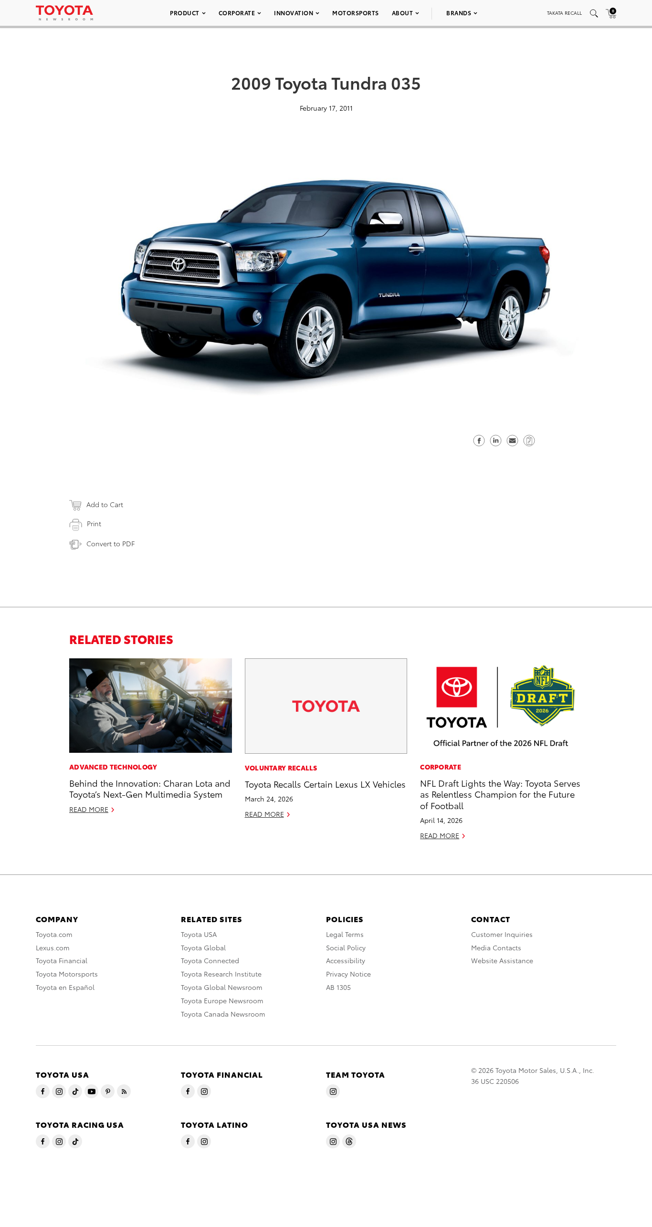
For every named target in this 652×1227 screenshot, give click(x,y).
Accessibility (345, 960)
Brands (458, 13)
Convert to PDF (110, 543)
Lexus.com (53, 947)
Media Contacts (496, 947)
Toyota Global (203, 947)
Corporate (237, 13)
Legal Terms (345, 934)
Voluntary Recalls (281, 767)
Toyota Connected (210, 960)
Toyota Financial (61, 960)
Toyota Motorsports (67, 973)
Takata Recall (564, 12)
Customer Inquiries (502, 934)
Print (94, 523)
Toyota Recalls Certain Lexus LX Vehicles (325, 784)
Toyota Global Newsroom (222, 987)
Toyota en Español (65, 987)
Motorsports (355, 13)
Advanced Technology (113, 766)
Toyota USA (199, 934)
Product (185, 13)
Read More (88, 809)
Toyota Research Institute (221, 973)
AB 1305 (338, 987)
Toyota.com (54, 934)
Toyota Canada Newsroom (223, 1014)
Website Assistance (502, 960)
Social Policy (346, 947)
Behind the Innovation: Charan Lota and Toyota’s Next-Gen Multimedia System (150, 788)
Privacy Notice (348, 973)
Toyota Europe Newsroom (222, 1000)
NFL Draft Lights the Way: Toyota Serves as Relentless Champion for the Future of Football (500, 794)
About (402, 13)
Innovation (293, 13)
